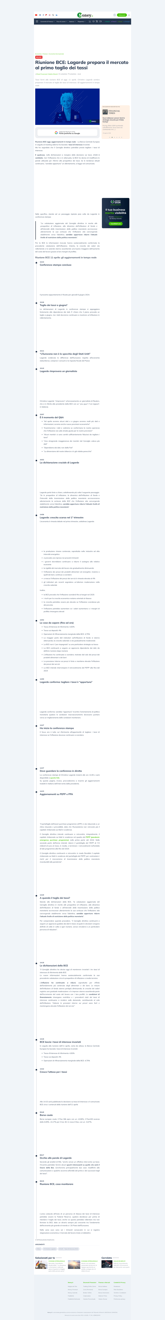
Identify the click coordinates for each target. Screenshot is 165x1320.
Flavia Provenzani (42, 74)
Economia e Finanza (41, 54)
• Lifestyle (127, 21)
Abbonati (122, 15)
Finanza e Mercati (104, 1282)
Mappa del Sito (72, 1286)
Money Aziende (72, 1293)
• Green (120, 21)
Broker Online (87, 1293)
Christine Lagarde (50, 1249)
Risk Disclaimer (118, 1289)
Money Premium (73, 1289)
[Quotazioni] (90, 21)
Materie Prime (102, 1296)
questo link (54, 778)
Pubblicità (71, 1296)
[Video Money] (100, 21)
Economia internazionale (56, 54)
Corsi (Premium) (88, 1289)
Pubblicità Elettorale (74, 1299)
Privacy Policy (118, 1296)
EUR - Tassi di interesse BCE (69, 1249)
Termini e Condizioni (120, 1293)
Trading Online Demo (89, 1286)
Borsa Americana (103, 1293)
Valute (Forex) (102, 1299)
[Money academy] (93, 21)
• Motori (107, 21)
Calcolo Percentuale (89, 1299)
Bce (39, 1249)
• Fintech (113, 21)
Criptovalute (87, 1296)
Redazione (117, 1286)
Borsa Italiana (102, 1286)
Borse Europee (103, 1289)
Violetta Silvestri (53, 74)
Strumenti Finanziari (89, 1282)
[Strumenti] (97, 21)
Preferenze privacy (119, 1299)
